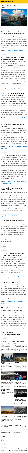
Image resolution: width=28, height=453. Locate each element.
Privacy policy (15, 450)
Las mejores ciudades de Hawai (15, 50)
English (2, 440)
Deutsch (3, 436)
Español (3, 439)
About (10, 450)
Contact (20, 450)
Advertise (25, 450)
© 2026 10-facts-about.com (7, 449)
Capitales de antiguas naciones (12, 334)
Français (3, 437)
